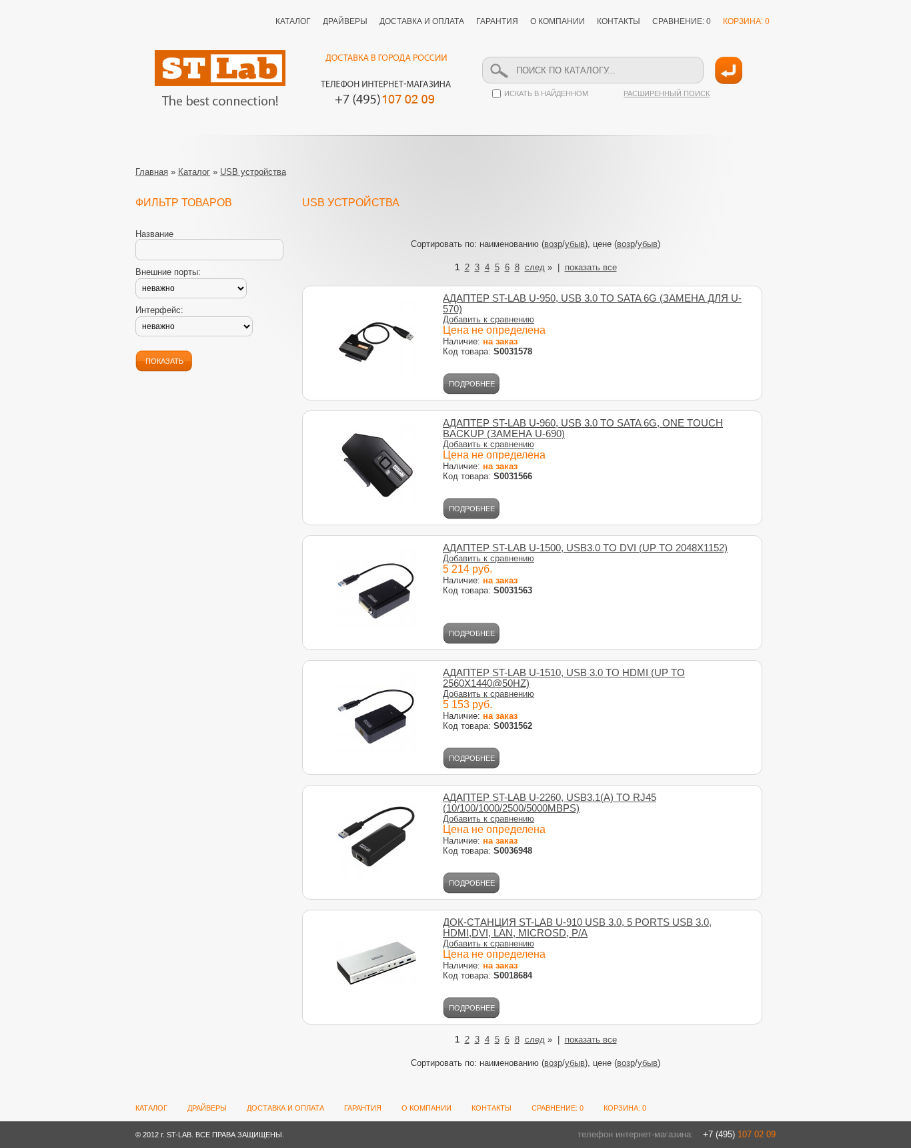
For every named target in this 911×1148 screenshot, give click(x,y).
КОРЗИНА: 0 (746, 21)
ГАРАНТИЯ (497, 21)
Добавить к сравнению (488, 319)
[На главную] (220, 77)
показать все (591, 267)
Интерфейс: (159, 310)
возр (553, 244)
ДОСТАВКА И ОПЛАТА (421, 21)
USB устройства (253, 172)
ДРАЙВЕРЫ (345, 21)
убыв (575, 244)
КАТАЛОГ (293, 21)
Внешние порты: (168, 272)
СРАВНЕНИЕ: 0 (681, 21)
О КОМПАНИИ (557, 21)
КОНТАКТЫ (618, 21)
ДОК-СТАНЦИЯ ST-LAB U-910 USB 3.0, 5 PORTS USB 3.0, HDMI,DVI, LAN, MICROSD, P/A (577, 927)
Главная (151, 172)
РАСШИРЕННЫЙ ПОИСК (667, 93)
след (535, 267)
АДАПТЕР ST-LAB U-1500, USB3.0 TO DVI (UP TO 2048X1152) (585, 548)
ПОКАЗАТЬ (164, 361)
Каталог (194, 172)
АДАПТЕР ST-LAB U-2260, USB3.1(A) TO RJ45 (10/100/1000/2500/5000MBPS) (549, 803)
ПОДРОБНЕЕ (472, 384)
